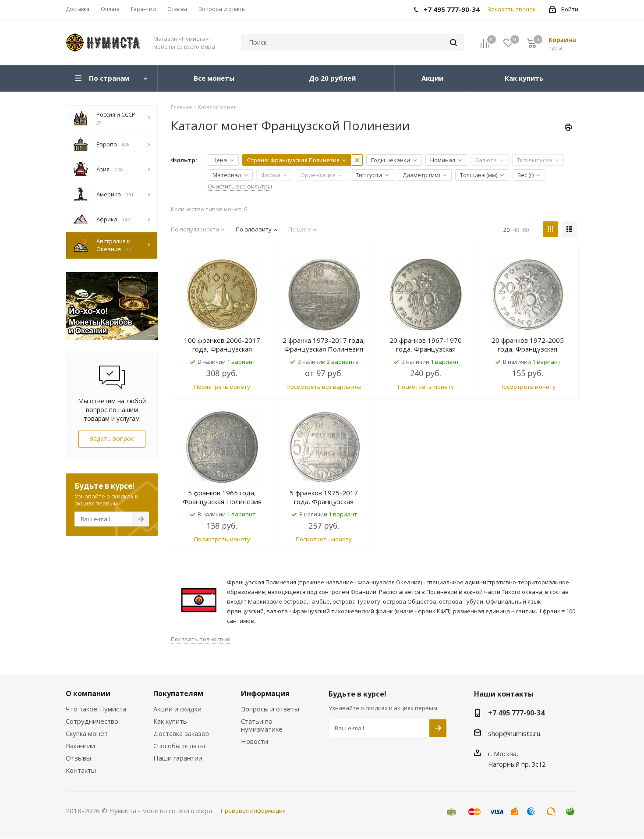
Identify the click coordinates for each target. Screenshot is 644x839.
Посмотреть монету (222, 387)
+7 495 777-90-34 (516, 713)
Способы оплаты (179, 745)
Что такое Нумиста (96, 708)
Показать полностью (200, 639)
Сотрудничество (92, 721)
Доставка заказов (181, 733)
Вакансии (80, 745)
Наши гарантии (177, 758)
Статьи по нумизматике (262, 725)
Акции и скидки (177, 708)
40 (516, 230)
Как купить (170, 721)
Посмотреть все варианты (324, 387)
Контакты (81, 770)
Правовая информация (253, 810)
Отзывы (78, 758)
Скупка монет (87, 733)
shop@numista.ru (514, 733)
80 (526, 230)
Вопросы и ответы (270, 708)
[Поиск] (453, 42)
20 (506, 230)
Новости (254, 741)
